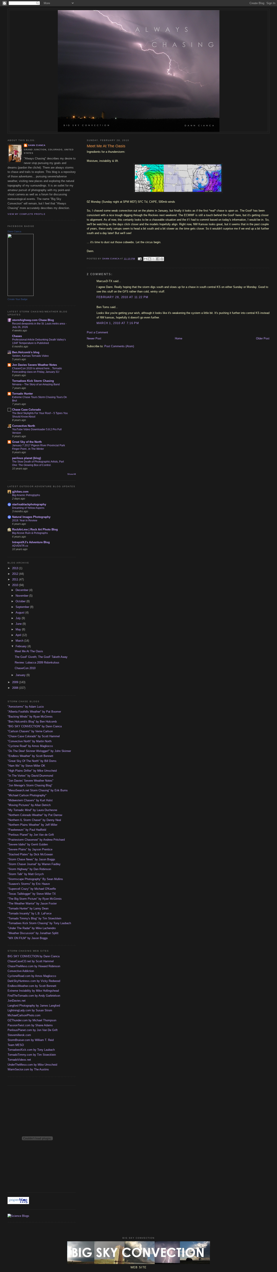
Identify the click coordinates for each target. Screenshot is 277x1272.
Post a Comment (97, 332)
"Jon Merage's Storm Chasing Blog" (30, 785)
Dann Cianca (36, 145)
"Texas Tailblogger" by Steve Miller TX (32, 893)
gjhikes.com (20, 491)
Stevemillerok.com (19, 1035)
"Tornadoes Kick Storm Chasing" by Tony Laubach (39, 923)
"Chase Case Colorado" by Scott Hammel (34, 736)
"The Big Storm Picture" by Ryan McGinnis (35, 898)
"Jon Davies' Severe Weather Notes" (30, 780)
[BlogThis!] (149, 259)
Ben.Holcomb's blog (25, 352)
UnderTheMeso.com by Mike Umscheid (32, 1064)
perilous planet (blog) (26, 458)
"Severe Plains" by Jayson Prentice (30, 849)
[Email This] (145, 259)
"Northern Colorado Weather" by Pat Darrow (35, 815)
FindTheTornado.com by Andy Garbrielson (34, 995)
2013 (15, 568)
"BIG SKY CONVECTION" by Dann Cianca (35, 726)
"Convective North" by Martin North (30, 741)
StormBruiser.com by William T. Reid (31, 1040)
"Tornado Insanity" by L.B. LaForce (30, 913)
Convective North (23, 425)
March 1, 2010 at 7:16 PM (118, 323)
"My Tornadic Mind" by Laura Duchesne (32, 810)
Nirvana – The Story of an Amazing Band (36, 384)
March (20, 640)
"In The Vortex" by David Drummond (30, 775)
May (19, 629)
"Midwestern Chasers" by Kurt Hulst (30, 800)
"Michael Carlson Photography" (27, 795)
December (22, 590)
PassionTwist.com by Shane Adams (30, 1025)
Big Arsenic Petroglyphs (26, 495)
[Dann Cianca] (21, 295)
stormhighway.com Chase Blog (33, 320)
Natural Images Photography (31, 517)
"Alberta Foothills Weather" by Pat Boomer (34, 711)
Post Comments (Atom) (119, 346)
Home (178, 338)
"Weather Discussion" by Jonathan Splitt (33, 933)
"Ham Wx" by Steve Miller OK (26, 765)
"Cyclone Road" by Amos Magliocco (30, 746)
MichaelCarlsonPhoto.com (24, 1015)
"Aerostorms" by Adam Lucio (26, 706)
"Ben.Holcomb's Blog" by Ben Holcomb (32, 721)
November (22, 595)
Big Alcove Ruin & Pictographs (30, 533)
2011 (15, 579)
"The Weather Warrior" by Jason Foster (32, 903)
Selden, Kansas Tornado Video (30, 355)
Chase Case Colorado (26, 409)
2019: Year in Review (24, 520)
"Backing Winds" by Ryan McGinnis (30, 716)
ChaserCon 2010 (25, 668)
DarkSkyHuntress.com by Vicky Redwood (34, 981)
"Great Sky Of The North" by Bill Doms (32, 761)
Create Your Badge (17, 299)
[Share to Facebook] (158, 259)
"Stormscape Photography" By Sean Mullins (35, 879)
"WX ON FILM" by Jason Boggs (28, 938)
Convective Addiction (21, 971)
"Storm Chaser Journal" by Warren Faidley (34, 864)
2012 (15, 573)
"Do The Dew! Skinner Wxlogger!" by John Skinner (39, 751)
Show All (71, 474)
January (21, 675)
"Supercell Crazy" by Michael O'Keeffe (32, 888)
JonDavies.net (17, 1000)
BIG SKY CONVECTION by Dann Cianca (34, 956)
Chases (17, 336)
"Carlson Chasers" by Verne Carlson (30, 731)
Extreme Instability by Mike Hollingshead (33, 990)
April (19, 635)
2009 (15, 682)
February (21, 646)
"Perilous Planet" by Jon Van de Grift (31, 834)
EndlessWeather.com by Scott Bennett (32, 986)
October (21, 601)
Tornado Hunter (22, 393)
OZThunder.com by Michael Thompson (32, 1020)
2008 (15, 687)
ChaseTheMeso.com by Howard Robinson (34, 966)
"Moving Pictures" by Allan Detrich (29, 805)
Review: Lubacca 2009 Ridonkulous (37, 662)
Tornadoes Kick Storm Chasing (33, 380)
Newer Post (94, 338)
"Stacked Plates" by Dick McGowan (30, 854)
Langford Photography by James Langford (34, 1005)
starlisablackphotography (29, 504)
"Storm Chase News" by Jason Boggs (31, 859)
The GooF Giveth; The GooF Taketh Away (41, 656)
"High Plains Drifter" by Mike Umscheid (32, 770)
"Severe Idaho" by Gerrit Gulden (28, 844)
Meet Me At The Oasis (29, 651)
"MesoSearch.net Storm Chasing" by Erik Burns (38, 790)
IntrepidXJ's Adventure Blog (31, 542)
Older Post (262, 338)
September (23, 607)
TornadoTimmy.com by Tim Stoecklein (32, 1054)
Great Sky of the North (27, 441)
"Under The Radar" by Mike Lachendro (32, 928)
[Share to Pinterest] (162, 259)
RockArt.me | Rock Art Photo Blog (35, 529)
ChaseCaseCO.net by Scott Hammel (31, 961)
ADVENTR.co (20, 545)
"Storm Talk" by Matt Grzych (26, 874)
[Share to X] (153, 259)
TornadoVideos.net (19, 1059)
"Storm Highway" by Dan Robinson (29, 869)
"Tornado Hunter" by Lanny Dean (28, 908)
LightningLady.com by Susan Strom (30, 1010)
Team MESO (16, 1045)
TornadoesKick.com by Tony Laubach (31, 1049)
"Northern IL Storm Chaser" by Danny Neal (34, 820)
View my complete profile (26, 214)
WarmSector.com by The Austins (28, 1069)
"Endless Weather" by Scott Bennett (30, 756)
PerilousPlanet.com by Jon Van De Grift (33, 1030)
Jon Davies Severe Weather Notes (34, 364)
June (19, 623)
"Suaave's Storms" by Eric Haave (29, 883)
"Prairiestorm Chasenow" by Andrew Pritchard (36, 839)
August (20, 612)
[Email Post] (139, 258)
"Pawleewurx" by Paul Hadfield (27, 829)
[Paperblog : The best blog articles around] (18, 1203)
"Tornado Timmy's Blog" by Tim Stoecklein (34, 918)
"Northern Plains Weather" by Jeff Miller (32, 824)
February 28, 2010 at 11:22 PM (122, 297)
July (19, 618)
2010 (15, 585)
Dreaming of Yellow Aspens (28, 507)
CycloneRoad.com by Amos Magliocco (32, 976)
